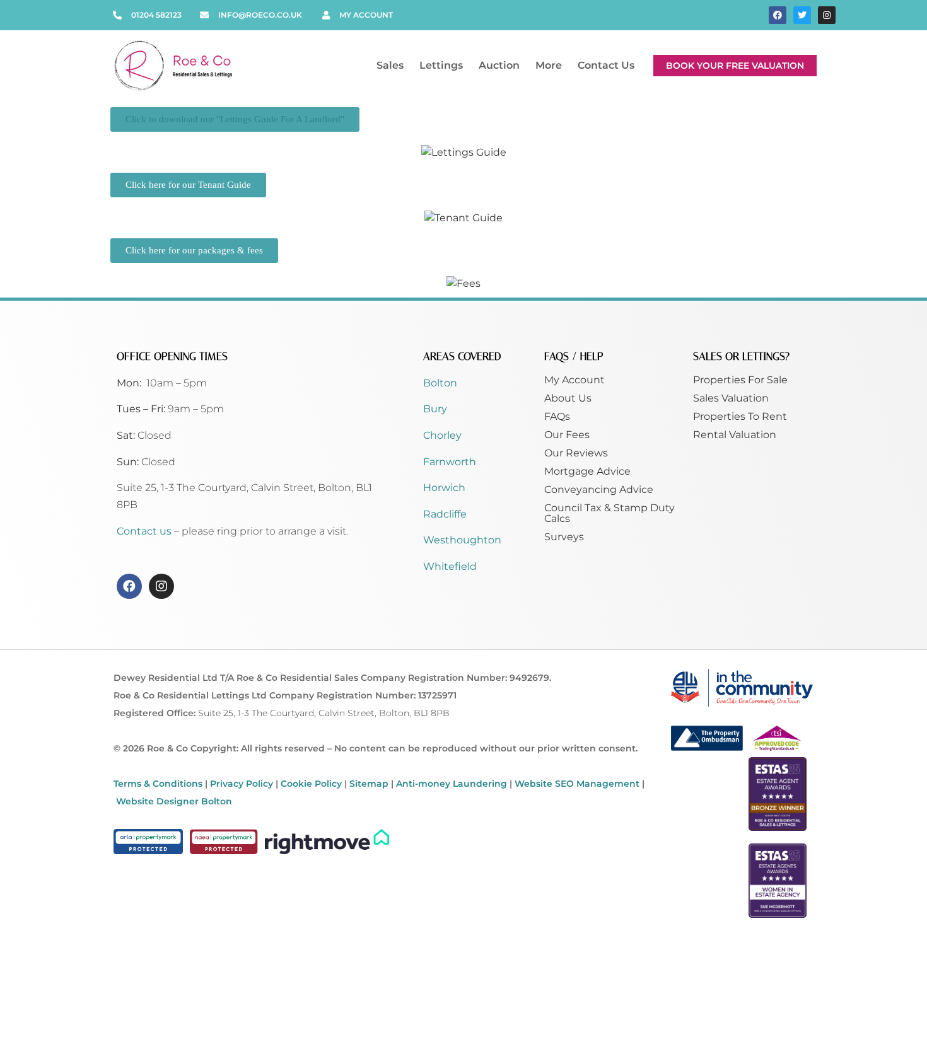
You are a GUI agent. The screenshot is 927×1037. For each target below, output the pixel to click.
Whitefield (450, 566)
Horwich (444, 488)
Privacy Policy (241, 783)
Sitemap (368, 783)
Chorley (442, 435)
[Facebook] (777, 15)
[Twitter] (802, 15)
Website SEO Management (577, 783)
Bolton (440, 383)
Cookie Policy (311, 783)
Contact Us (606, 65)
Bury (435, 409)
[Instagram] (827, 15)
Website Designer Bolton (174, 801)
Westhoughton (462, 540)
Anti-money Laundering (451, 783)
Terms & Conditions (158, 783)
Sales (390, 65)
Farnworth (449, 462)
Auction (499, 65)
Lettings (441, 65)
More (548, 65)
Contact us (145, 531)
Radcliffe (445, 514)
